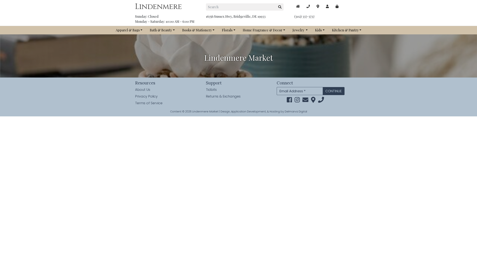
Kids (318, 30)
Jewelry (299, 30)
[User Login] (327, 6)
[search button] (280, 7)
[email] (305, 100)
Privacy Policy (146, 96)
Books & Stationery (197, 30)
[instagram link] (297, 100)
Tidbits (211, 89)
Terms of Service (148, 103)
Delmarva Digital (296, 111)
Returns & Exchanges (223, 96)
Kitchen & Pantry (345, 30)
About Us (142, 89)
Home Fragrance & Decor (262, 30)
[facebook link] (289, 100)
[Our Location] (318, 6)
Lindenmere (158, 7)
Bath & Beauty (161, 30)
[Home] (298, 6)
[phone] (321, 100)
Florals (227, 30)
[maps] (337, 6)
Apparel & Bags (128, 30)
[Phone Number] (308, 6)
